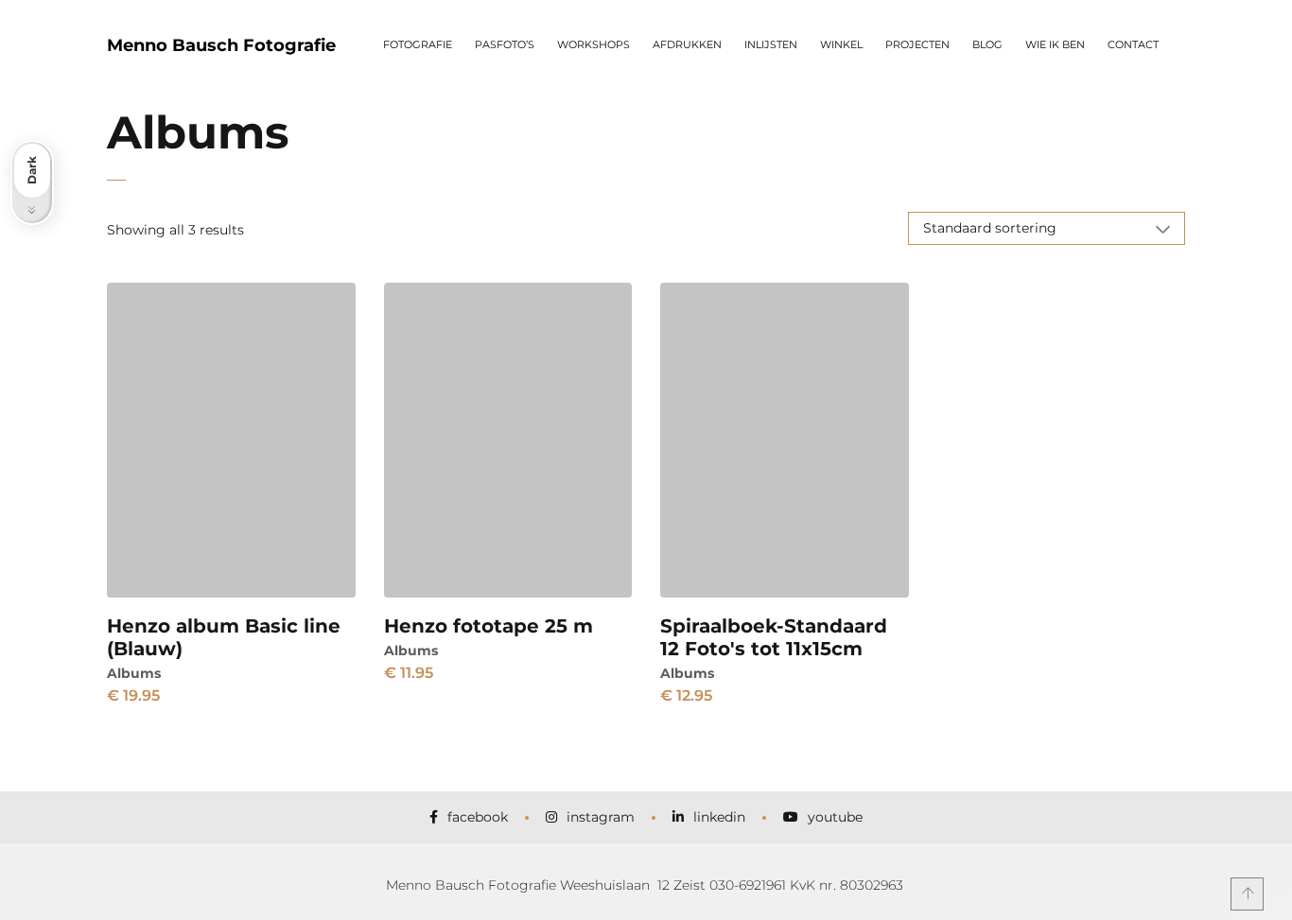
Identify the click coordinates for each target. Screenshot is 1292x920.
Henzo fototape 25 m (488, 626)
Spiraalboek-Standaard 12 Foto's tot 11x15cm (773, 637)
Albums (134, 673)
